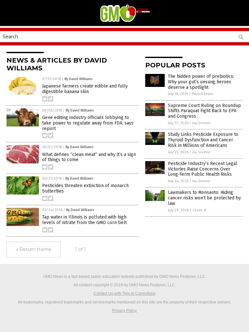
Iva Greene (201, 123)
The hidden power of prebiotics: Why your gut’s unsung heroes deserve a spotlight (201, 82)
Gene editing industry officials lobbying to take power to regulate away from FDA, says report (88, 123)
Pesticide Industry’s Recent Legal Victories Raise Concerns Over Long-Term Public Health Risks (202, 169)
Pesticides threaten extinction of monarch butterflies (85, 188)
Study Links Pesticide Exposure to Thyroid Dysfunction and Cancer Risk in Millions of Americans (203, 140)
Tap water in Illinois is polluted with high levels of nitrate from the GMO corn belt (84, 219)
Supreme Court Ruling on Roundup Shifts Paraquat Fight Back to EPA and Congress (204, 111)
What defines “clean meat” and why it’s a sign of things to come (89, 157)
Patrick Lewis (202, 94)
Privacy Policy (124, 310)
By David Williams (78, 79)
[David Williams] (124, 21)
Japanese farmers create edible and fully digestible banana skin (85, 88)
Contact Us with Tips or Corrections (125, 293)
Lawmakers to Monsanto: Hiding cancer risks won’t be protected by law (204, 198)
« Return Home (33, 249)
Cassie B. (200, 210)
